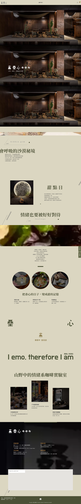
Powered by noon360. (48, 502)
